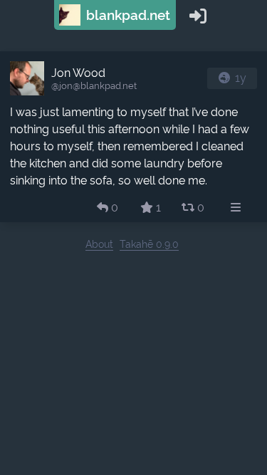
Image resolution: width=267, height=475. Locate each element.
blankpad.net (126, 15)
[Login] (198, 15)
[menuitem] (235, 208)
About (99, 244)
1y (240, 78)
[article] (133, 136)
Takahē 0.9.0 (149, 244)
